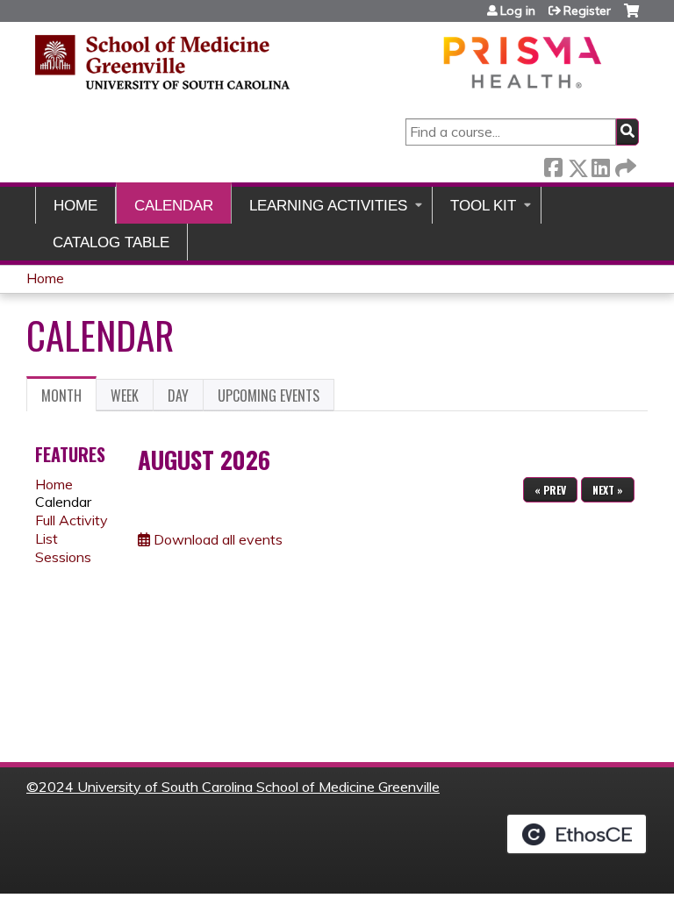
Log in (517, 10)
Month (69, 398)
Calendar (173, 205)
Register (587, 10)
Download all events (216, 539)
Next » (607, 489)
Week (125, 395)
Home (75, 205)
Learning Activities (328, 205)
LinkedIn (600, 164)
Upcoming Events (268, 395)
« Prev (550, 489)
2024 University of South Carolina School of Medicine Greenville (239, 786)
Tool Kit (483, 205)
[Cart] (631, 17)
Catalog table (111, 242)
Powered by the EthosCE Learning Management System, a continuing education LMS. (577, 834)
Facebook (553, 164)
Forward (624, 164)
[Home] (320, 62)
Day (178, 395)
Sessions (63, 557)
